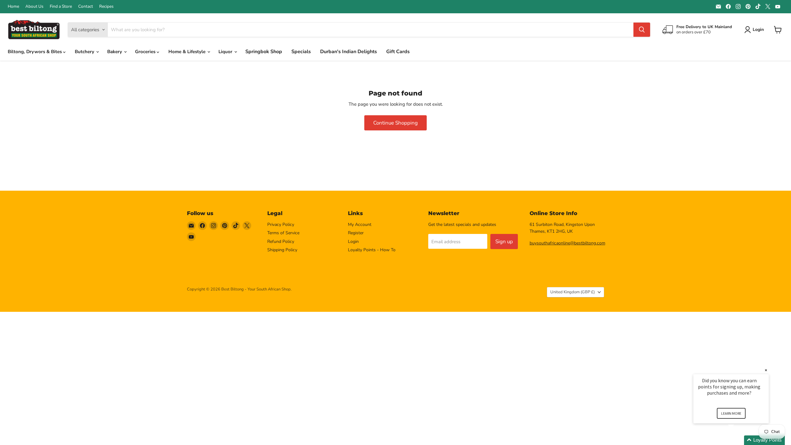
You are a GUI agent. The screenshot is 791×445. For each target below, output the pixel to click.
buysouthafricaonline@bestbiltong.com (567, 243)
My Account (359, 224)
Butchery (85, 52)
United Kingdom (572, 292)
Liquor (226, 52)
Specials (301, 51)
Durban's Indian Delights (348, 51)
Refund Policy (280, 241)
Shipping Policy (282, 250)
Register (356, 233)
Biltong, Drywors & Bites (35, 52)
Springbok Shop (263, 51)
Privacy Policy (280, 224)
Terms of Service (283, 233)
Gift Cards (398, 51)
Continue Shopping (395, 122)
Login (353, 241)
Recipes (106, 6)
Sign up (504, 241)
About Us (34, 6)
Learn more (731, 413)
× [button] (766, 370)
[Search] (641, 30)
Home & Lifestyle (187, 52)
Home (13, 6)
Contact (85, 6)
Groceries (146, 52)
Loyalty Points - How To (372, 250)
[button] (738, 440)
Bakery (115, 52)
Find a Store (61, 6)
